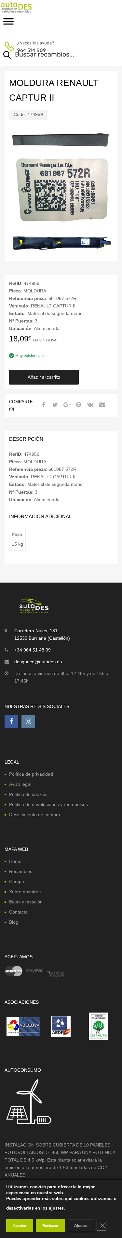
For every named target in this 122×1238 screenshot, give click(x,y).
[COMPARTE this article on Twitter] (54, 405)
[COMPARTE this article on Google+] (66, 405)
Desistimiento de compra (34, 814)
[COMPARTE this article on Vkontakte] (89, 405)
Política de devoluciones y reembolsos (48, 804)
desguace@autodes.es (38, 661)
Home (15, 861)
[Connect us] (11, 721)
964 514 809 (31, 50)
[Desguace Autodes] (32, 7)
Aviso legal (20, 784)
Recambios (20, 871)
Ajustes (81, 1225)
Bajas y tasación (26, 901)
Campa (16, 881)
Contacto (18, 912)
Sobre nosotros (25, 891)
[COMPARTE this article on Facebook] (42, 405)
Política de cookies (28, 794)
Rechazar (50, 1225)
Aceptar (20, 1225)
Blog (13, 922)
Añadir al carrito (44, 377)
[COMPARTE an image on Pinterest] (78, 405)
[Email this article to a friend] (101, 405)
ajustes (56, 1208)
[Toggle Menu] (8, 23)
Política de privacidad (31, 774)
